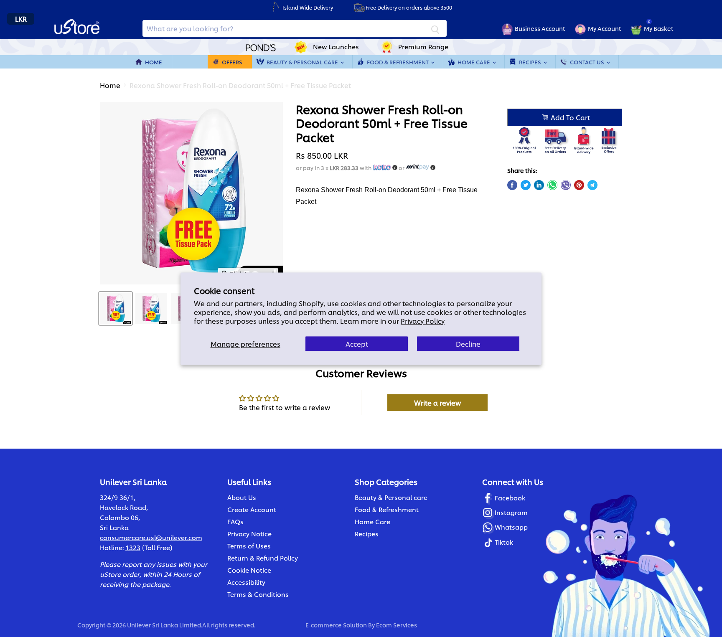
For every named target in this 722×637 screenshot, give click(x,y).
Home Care (474, 62)
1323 (132, 547)
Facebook (510, 497)
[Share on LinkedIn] (539, 185)
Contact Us (587, 62)
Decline (468, 343)
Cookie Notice (249, 570)
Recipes (530, 62)
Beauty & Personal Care (303, 62)
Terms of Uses (249, 545)
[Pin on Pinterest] (579, 185)
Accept (357, 343)
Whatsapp (511, 527)
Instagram (511, 512)
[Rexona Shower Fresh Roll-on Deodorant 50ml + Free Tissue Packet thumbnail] (115, 308)
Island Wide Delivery (307, 7)
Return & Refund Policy (262, 557)
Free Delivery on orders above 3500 (409, 7)
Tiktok (504, 542)
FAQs (235, 521)
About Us (241, 497)
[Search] (435, 28)
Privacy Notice (249, 533)
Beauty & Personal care (391, 497)
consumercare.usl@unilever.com (151, 537)
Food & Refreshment (398, 62)
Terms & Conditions (258, 594)
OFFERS (232, 62)
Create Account (251, 509)
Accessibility (246, 582)
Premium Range (423, 46)
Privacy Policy (423, 320)
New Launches (336, 46)
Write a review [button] (437, 402)
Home (153, 62)
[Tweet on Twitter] (526, 185)
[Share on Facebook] (512, 185)
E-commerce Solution (336, 625)
